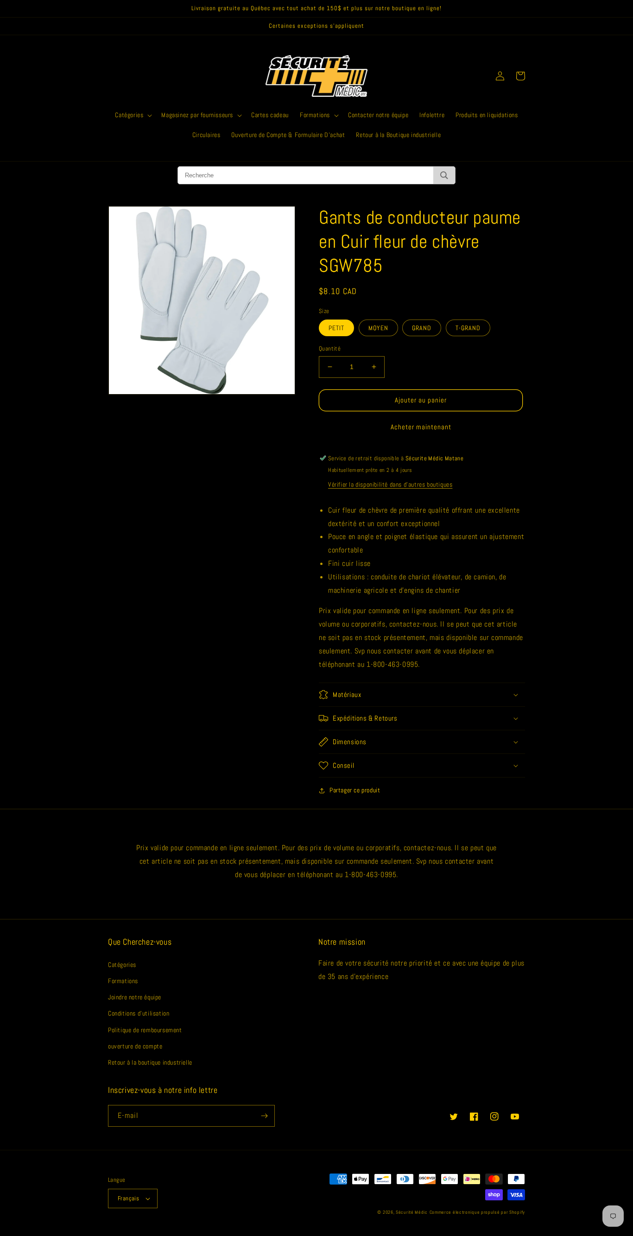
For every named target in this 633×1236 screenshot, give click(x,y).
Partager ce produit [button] (354, 790)
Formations (123, 981)
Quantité (330, 348)
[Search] (444, 175)
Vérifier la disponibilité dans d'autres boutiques (390, 484)
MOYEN (378, 328)
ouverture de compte (135, 1046)
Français (128, 1198)
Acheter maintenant (421, 426)
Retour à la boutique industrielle (150, 1062)
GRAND (421, 328)
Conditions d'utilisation (138, 1013)
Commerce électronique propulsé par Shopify (477, 1212)
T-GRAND (468, 328)
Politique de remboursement (145, 1030)
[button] (132, 115)
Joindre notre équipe (134, 997)
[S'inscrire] (264, 1116)
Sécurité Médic (412, 1212)
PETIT (336, 328)
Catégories (122, 964)
